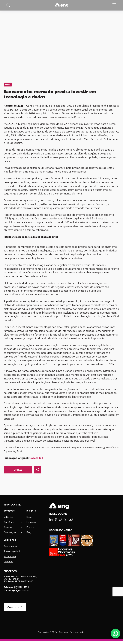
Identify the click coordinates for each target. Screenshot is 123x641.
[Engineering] (61, 5)
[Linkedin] (50, 519)
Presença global (12, 551)
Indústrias (8, 517)
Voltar (18, 470)
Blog (28, 532)
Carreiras (8, 561)
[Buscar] (8, 5)
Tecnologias (10, 532)
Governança (10, 556)
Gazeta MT (36, 458)
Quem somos (10, 546)
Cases (29, 517)
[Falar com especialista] (115, 633)
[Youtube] (71, 519)
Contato (13, 607)
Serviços (8, 527)
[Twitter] (65, 519)
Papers (29, 527)
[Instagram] (60, 519)
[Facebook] (56, 519)
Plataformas (10, 522)
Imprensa (31, 522)
